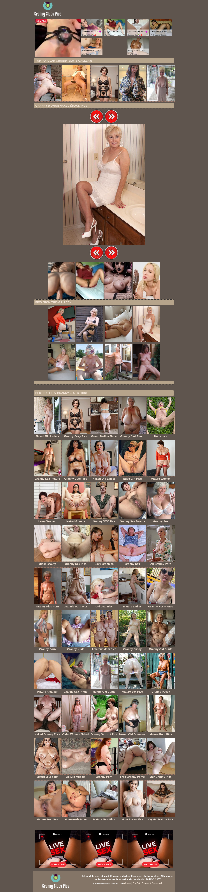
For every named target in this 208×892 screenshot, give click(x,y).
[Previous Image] (96, 123)
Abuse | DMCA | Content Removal (142, 883)
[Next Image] (111, 123)
